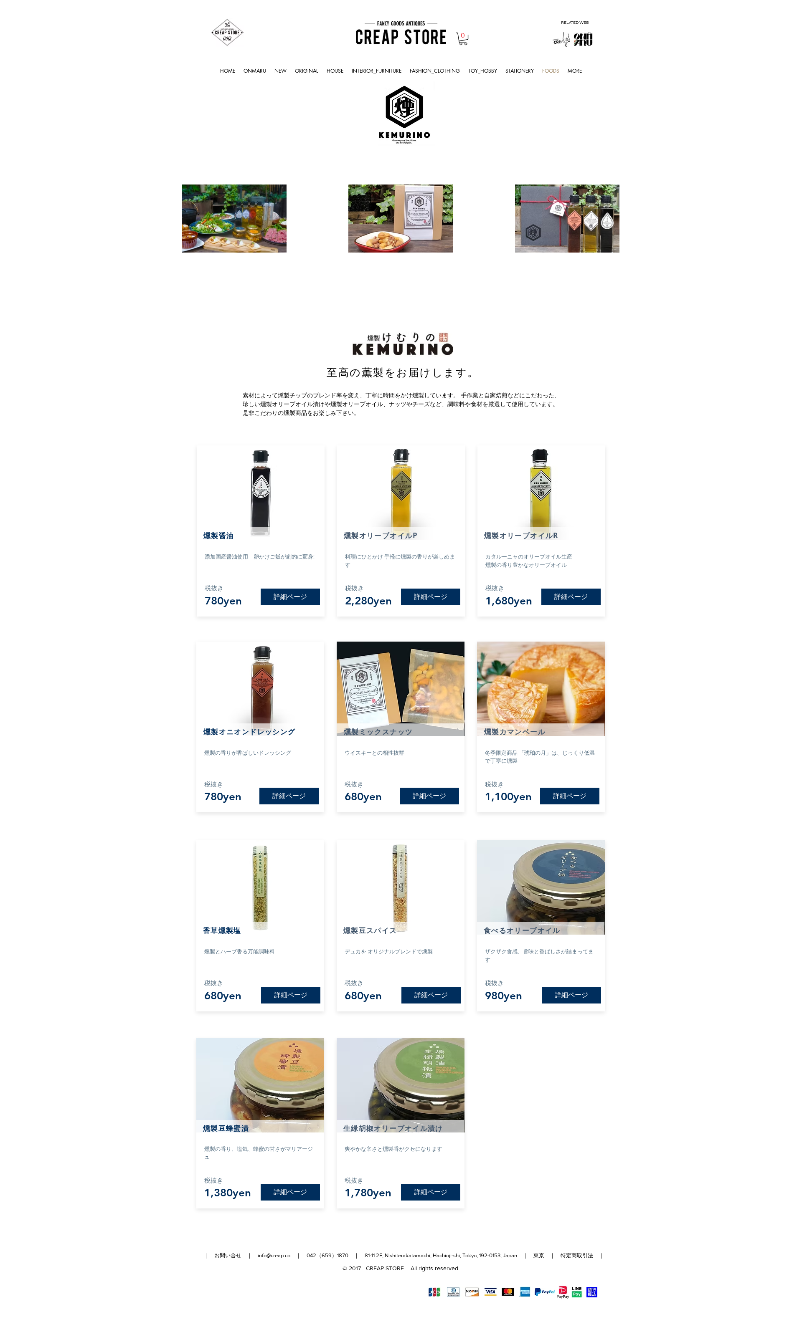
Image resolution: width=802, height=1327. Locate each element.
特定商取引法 (577, 1255)
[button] (463, 39)
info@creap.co (274, 1255)
